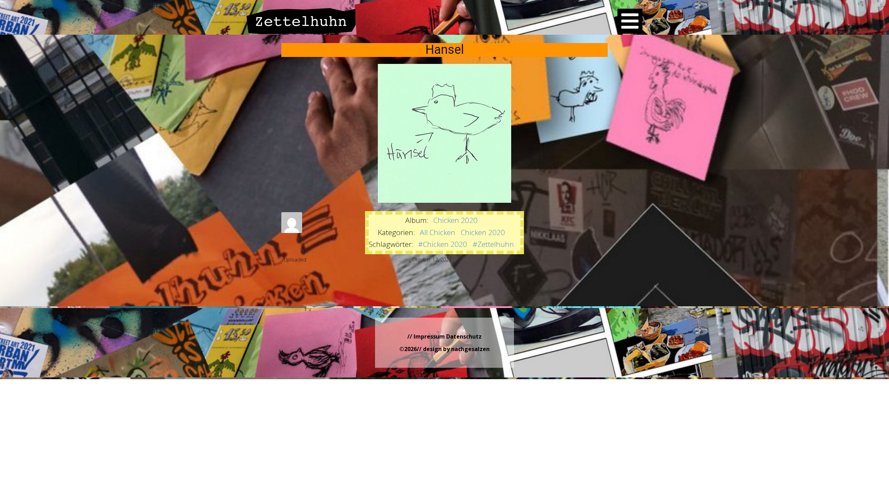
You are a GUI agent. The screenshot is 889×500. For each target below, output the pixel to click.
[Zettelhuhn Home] (301, 21)
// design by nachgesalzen (453, 349)
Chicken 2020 (455, 220)
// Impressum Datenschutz (444, 336)
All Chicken (437, 232)
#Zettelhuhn (493, 244)
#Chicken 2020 (442, 244)
